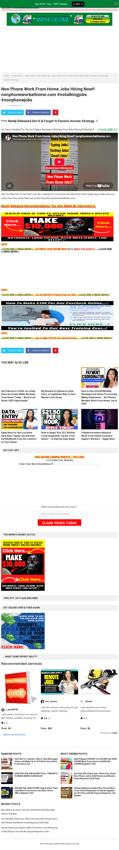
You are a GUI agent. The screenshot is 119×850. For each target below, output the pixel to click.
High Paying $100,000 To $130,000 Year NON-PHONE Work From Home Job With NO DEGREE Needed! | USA (95, 761)
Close (116, 4)
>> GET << (78, 4)
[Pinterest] (55, 112)
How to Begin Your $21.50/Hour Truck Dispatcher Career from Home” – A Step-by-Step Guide (58, 435)
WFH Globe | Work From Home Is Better (60, 844)
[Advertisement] (59, 47)
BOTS (70, 249)
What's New (17, 76)
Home (6, 76)
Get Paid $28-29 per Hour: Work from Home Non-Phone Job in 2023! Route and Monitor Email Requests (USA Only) (95, 776)
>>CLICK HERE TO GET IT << (94, 129)
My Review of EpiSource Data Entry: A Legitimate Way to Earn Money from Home (58, 394)
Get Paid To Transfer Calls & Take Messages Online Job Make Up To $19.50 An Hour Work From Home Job (36, 761)
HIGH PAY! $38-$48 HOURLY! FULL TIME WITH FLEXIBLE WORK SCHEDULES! (36, 774)
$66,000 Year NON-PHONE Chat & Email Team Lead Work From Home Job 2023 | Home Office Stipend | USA (36, 790)
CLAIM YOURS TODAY (59, 523)
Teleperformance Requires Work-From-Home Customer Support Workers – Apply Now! (98, 435)
